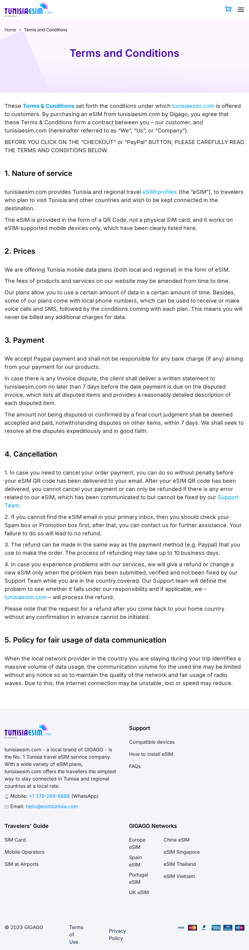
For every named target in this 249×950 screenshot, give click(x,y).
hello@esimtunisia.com (52, 806)
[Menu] (240, 9)
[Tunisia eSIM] (28, 9)
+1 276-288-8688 (50, 796)
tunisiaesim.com (193, 106)
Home (10, 29)
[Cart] (228, 9)
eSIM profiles (159, 192)
